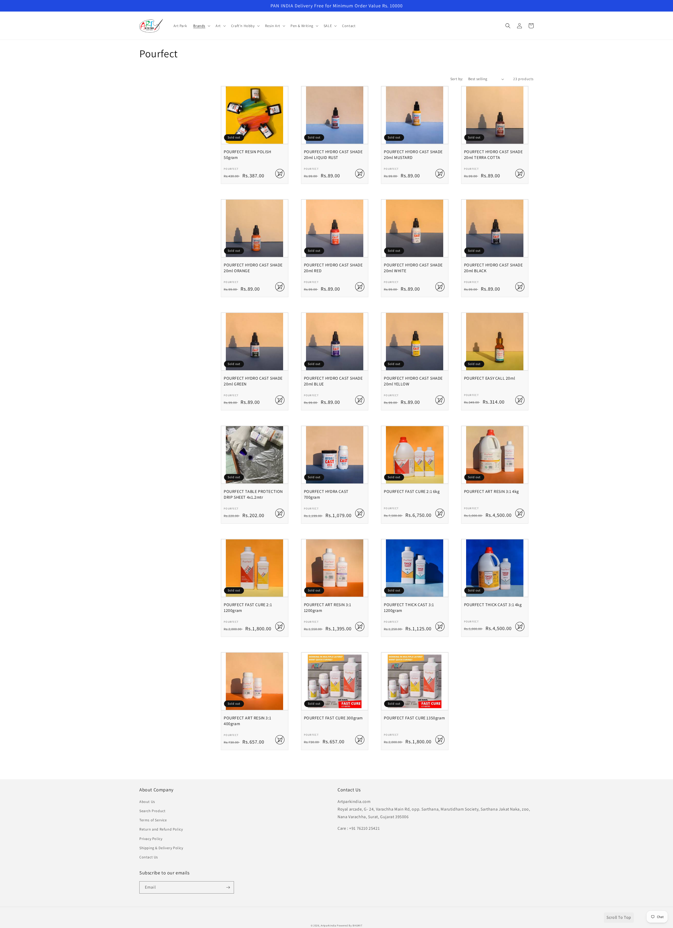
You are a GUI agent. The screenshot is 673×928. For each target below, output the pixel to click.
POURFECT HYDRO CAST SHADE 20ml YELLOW (413, 381)
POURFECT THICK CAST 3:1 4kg (493, 604)
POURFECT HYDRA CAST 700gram (326, 494)
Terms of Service (153, 820)
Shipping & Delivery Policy (161, 847)
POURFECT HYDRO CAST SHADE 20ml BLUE (333, 381)
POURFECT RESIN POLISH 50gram (247, 154)
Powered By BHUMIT (349, 925)
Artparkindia (328, 925)
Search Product (152, 810)
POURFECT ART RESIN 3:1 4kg (491, 491)
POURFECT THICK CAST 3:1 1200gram (409, 607)
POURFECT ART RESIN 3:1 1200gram (327, 607)
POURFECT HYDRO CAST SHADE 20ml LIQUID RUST (333, 154)
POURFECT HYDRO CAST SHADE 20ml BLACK (493, 268)
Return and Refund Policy (161, 829)
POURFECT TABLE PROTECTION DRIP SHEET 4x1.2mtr (253, 494)
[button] (201, 25)
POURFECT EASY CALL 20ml (489, 378)
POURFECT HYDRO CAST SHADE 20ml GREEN (253, 381)
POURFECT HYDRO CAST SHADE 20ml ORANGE (253, 268)
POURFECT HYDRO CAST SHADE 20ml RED (333, 268)
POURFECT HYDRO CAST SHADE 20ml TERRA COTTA (493, 154)
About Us (147, 801)
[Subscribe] (228, 887)
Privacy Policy (150, 838)
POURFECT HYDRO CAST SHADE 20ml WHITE (413, 268)
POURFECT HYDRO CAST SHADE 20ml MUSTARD (413, 154)
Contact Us (148, 857)
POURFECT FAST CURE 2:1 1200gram (248, 607)
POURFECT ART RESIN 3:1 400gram (247, 720)
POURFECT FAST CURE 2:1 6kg (412, 491)
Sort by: (456, 78)
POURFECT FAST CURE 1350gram (414, 718)
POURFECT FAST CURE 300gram (333, 718)
